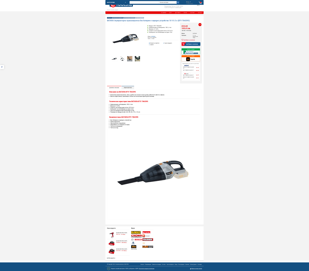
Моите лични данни (196, 268)
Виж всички (134, 249)
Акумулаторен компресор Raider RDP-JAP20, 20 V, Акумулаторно (122, 232)
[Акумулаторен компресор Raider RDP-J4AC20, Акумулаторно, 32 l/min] (111, 243)
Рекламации (148, 264)
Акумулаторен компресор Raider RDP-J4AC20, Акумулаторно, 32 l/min (122, 240)
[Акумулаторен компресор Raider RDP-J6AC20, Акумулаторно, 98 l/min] (111, 251)
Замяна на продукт (156, 264)
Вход (187, 1)
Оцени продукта (168, 43)
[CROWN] (136, 236)
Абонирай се (111, 258)
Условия (200, 264)
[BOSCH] (136, 239)
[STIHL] (147, 243)
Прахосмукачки (139, 17)
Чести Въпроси (170, 264)
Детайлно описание (114, 87)
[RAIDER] (147, 239)
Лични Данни (193, 264)
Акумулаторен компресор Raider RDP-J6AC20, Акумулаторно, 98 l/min (122, 249)
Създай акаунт (189, 3)
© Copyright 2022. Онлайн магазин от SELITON (118, 264)
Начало (109, 17)
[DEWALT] (136, 232)
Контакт (187, 264)
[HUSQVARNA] (136, 243)
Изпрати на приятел (154, 43)
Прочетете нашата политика (146, 268)
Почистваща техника (129, 17)
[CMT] (147, 247)
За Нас (164, 264)
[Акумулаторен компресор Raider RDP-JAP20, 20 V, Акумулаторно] (111, 235)
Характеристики (128, 87)
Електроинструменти (118, 17)
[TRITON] (136, 246)
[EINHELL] (147, 236)
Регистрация (181, 264)
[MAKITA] (147, 232)
